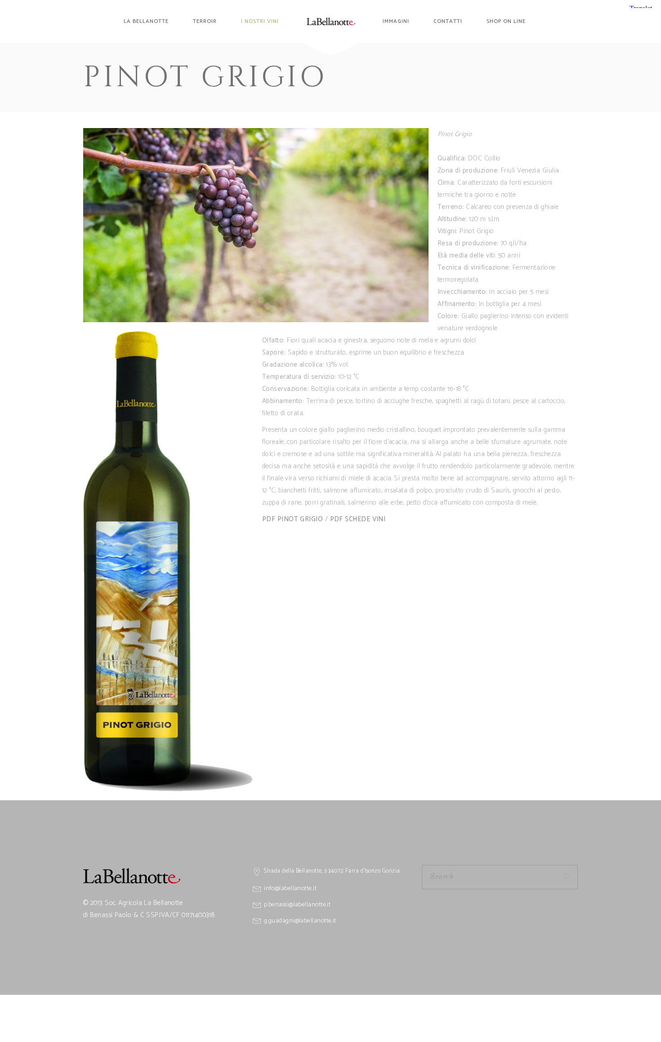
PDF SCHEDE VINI (358, 519)
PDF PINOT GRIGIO (292, 519)
